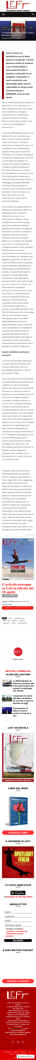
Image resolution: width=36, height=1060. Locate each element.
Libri (29, 1052)
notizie (21, 27)
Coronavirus (9, 19)
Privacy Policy (18, 1038)
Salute (30, 27)
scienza (13, 623)
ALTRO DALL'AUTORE (18, 674)
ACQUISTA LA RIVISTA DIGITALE (18, 780)
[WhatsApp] (18, 46)
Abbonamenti (8, 1052)
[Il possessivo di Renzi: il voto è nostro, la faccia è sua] (7, 710)
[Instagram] (18, 1042)
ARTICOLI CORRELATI (18, 671)
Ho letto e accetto (16, 932)
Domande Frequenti (21, 1054)
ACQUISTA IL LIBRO (18, 832)
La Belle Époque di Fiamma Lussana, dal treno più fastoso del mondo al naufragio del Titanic (23, 686)
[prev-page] (3, 721)
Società (8, 29)
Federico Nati (7, 38)
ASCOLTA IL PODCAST (18, 981)
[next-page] (6, 721)
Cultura (11, 27)
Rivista (25, 27)
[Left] (18, 6)
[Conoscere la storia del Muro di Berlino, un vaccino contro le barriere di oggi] (7, 698)
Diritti (16, 27)
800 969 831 (16, 1028)
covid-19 (10, 618)
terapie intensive (22, 623)
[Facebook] (5, 46)
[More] (25, 46)
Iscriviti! (18, 940)
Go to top (30, 535)
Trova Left (23, 1052)
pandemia (22, 620)
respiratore (6, 623)
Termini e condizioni (18, 1036)
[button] (3, 14)
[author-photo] (18, 656)
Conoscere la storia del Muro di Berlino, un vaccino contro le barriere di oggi (23, 699)
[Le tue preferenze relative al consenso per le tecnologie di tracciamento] (25, 1056)
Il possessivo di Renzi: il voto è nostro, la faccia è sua (22, 712)
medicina (14, 620)
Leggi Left (16, 1052)
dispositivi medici (19, 618)
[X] (12, 46)
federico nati (6, 620)
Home (2, 19)
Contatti (11, 1054)
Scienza (4, 29)
